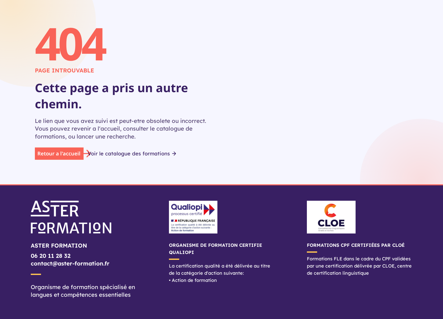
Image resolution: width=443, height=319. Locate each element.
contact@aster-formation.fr (70, 263)
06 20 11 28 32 (51, 255)
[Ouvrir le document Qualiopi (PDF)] (221, 217)
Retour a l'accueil (58, 153)
